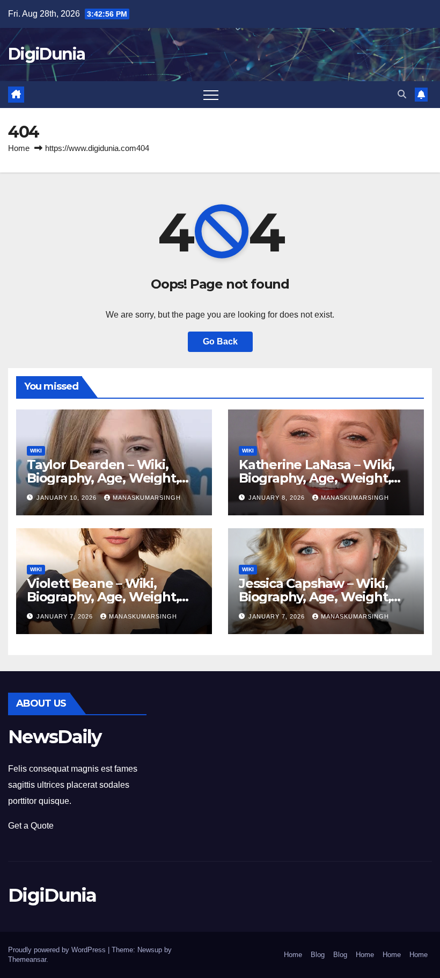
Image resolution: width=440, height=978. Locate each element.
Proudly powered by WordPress (58, 950)
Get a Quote (31, 825)
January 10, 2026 (67, 497)
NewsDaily (54, 736)
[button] (402, 94)
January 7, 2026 (65, 616)
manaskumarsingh (147, 497)
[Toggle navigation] (210, 94)
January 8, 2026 (277, 497)
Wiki (36, 451)
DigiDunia (46, 54)
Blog (318, 955)
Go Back (220, 341)
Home (19, 148)
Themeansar (27, 959)
